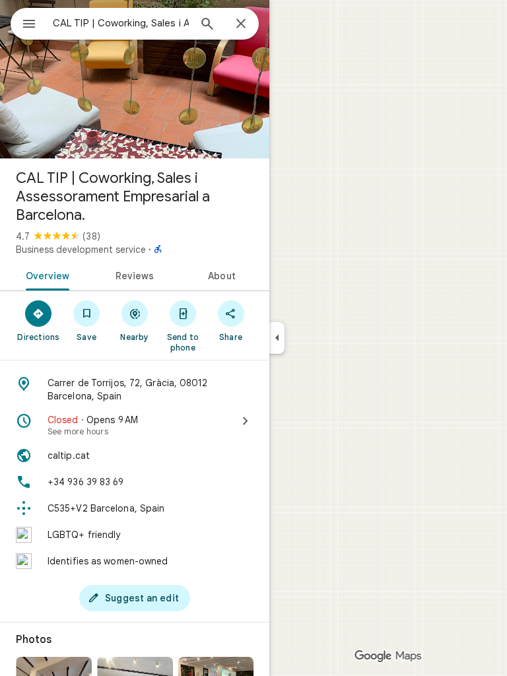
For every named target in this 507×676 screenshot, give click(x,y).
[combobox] (121, 23)
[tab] (45, 274)
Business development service (81, 249)
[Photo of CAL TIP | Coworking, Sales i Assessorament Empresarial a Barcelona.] (134, 79)
